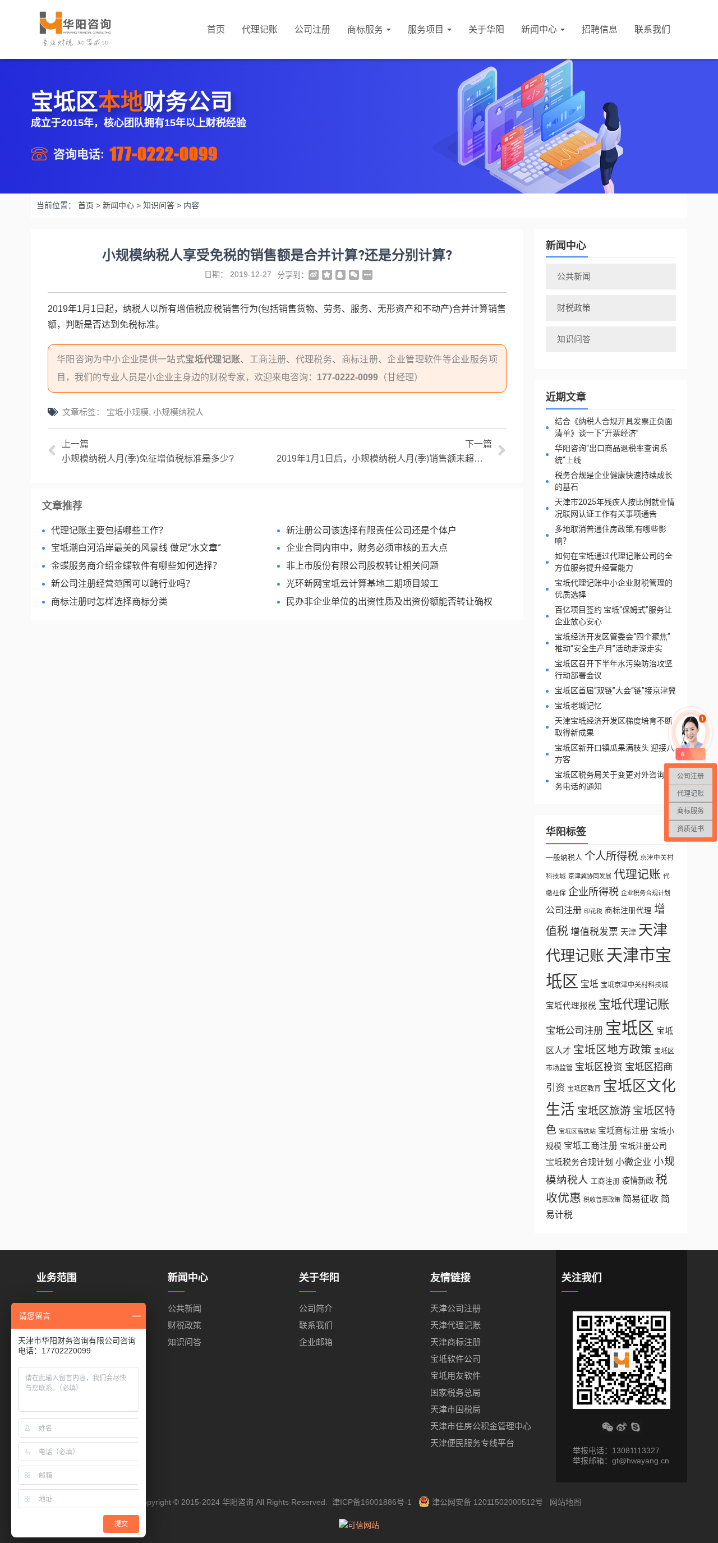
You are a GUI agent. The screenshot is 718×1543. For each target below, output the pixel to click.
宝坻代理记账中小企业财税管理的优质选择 (614, 588)
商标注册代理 (628, 910)
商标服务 (366, 29)
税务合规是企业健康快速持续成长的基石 (614, 481)
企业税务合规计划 (645, 893)
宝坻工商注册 (591, 1145)
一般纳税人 (564, 857)
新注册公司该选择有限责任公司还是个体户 (371, 530)
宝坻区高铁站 (577, 1131)
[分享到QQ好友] (340, 275)
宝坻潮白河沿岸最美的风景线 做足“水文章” (136, 547)
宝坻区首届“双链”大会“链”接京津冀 (615, 690)
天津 (628, 932)
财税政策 (574, 307)
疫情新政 (637, 1180)
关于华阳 (486, 29)
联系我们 (652, 29)
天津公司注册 (455, 1308)
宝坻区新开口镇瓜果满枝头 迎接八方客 (614, 753)
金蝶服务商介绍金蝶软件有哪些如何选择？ (136, 565)
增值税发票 (594, 932)
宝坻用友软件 (455, 1375)
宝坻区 (629, 1028)
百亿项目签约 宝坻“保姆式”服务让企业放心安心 (613, 615)
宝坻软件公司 (455, 1359)
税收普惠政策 (601, 1199)
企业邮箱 (316, 1342)
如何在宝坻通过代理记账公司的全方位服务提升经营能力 (614, 561)
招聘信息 (600, 29)
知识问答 (574, 339)
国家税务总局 (455, 1392)
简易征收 (641, 1199)
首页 (216, 29)
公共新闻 (574, 276)
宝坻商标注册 (623, 1130)
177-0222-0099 (164, 153)
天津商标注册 (455, 1342)
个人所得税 (611, 856)
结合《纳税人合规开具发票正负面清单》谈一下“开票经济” (614, 427)
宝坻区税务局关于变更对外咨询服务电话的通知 (614, 780)
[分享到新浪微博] (314, 275)
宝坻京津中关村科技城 (634, 985)
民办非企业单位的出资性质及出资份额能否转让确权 (389, 601)
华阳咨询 (238, 1502)
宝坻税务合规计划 (579, 1162)
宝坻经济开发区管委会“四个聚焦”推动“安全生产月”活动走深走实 (612, 642)
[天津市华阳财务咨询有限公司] (75, 29)
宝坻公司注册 (574, 1030)
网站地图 (565, 1502)
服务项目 (427, 29)
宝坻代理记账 (212, 359)
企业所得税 (593, 891)
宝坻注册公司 (643, 1145)
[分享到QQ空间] (327, 275)
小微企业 (633, 1162)
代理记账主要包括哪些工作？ (109, 530)
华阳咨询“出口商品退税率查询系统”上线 (611, 454)
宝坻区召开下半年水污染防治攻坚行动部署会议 (614, 669)
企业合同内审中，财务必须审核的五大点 (367, 547)
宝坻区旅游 (603, 1111)
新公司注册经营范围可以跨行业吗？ (123, 583)
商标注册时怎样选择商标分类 (109, 601)
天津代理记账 (455, 1325)
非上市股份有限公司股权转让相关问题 (362, 565)
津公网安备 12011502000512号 (487, 1502)
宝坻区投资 (599, 1067)
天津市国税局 (455, 1409)
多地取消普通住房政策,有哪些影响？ (610, 534)
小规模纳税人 (178, 412)
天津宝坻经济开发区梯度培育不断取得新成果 (614, 726)
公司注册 (312, 29)
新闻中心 (540, 29)
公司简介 (316, 1308)
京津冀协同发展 (589, 876)
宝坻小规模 (128, 412)
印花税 (593, 911)
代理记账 (260, 29)
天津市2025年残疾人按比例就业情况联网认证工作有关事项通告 (615, 508)
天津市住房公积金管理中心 (480, 1426)
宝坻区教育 (584, 1089)
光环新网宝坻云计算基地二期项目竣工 (362, 583)
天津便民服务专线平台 (472, 1443)
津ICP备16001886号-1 (372, 1502)
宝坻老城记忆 (578, 705)
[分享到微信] (354, 275)
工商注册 (605, 1181)
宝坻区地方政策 (612, 1049)
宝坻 (590, 984)
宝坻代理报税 (571, 1005)
